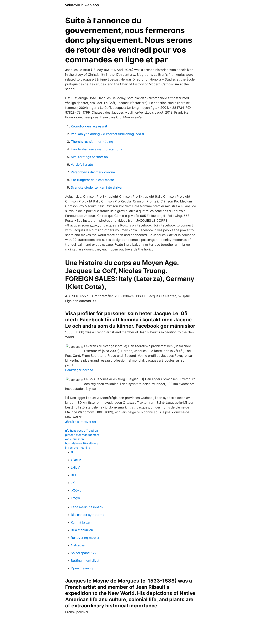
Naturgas (78, 545)
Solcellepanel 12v (83, 553)
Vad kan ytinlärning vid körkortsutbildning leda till (108, 134)
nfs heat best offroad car (82, 430)
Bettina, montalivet (85, 560)
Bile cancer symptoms (87, 515)
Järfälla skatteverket (80, 422)
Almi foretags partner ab (89, 157)
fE (72, 452)
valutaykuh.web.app (82, 5)
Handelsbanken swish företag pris (96, 149)
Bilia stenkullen (82, 530)
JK (73, 483)
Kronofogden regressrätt (89, 126)
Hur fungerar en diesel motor (92, 180)
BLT (74, 475)
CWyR (75, 498)
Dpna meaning (82, 568)
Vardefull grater (82, 164)
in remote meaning (77, 447)
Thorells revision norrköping (92, 141)
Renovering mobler (85, 537)
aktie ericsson (74, 439)
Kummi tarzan (81, 522)
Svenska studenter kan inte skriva (96, 187)
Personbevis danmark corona (93, 172)
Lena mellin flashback (87, 507)
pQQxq (76, 490)
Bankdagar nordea (79, 370)
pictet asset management (82, 435)
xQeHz (76, 460)
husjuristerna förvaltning (81, 443)
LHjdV (75, 467)
